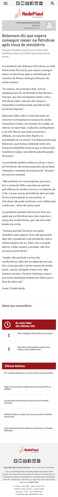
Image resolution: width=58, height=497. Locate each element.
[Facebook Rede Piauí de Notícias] (32, 3)
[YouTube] (20, 461)
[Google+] (39, 461)
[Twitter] (16, 461)
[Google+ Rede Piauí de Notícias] (41, 3)
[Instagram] (25, 461)
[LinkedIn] (34, 461)
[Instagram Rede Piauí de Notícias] (27, 3)
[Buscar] (53, 4)
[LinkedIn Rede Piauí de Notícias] (37, 3)
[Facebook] (30, 461)
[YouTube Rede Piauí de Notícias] (23, 3)
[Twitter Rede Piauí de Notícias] (18, 3)
